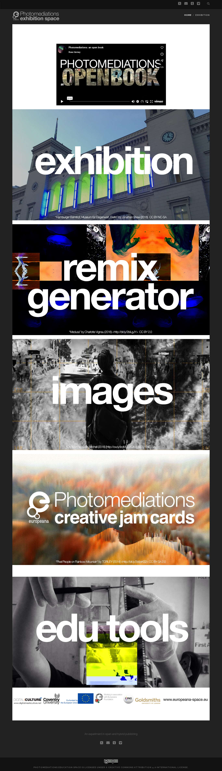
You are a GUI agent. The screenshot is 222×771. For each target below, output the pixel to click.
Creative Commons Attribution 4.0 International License (148, 767)
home (187, 15)
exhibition (202, 15)
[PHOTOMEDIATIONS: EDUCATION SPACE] (35, 18)
